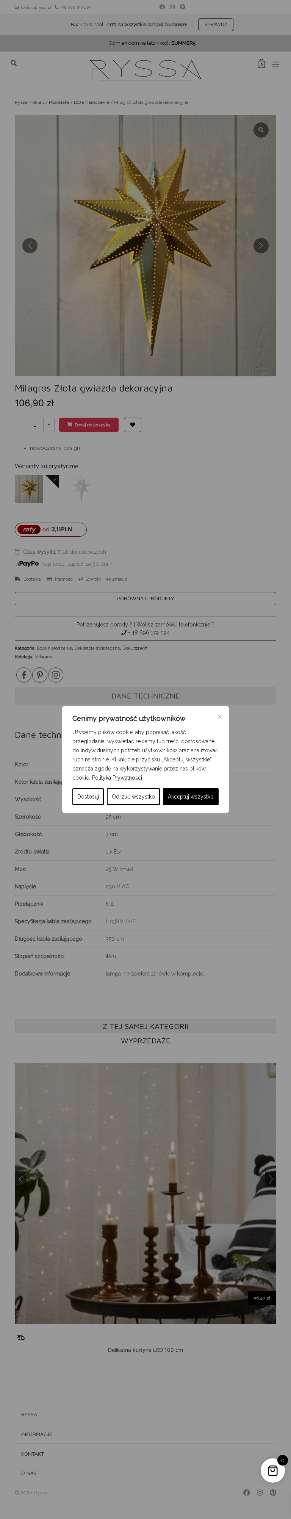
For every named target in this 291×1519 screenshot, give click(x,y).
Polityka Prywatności (117, 778)
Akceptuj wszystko (191, 797)
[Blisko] (219, 716)
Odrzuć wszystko (133, 797)
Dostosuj (88, 797)
